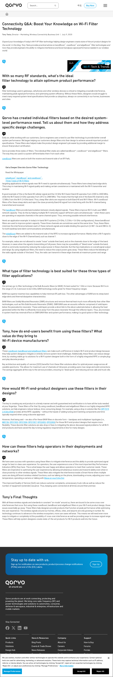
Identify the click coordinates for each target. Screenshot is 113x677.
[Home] (7, 14)
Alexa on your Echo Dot (54, 478)
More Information (66, 666)
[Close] (109, 658)
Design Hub (10, 650)
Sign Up (95, 564)
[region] (56, 665)
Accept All (81, 671)
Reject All (100, 671)
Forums (87, 646)
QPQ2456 (51, 422)
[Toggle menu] (105, 5)
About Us (62, 642)
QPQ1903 (14, 422)
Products (9, 642)
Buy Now (90, 5)
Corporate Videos (65, 650)
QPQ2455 (41, 422)
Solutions (10, 646)
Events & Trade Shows (41, 646)
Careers (61, 646)
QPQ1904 (23, 422)
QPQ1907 (32, 422)
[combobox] (43, 5)
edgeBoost (11, 234)
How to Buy (89, 642)
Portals (87, 650)
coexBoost (6, 159)
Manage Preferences (12, 671)
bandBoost (11, 210)
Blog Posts (36, 642)
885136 (5, 422)
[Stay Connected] (7, 628)
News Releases (38, 650)
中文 (80, 5)
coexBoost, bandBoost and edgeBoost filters (27, 351)
